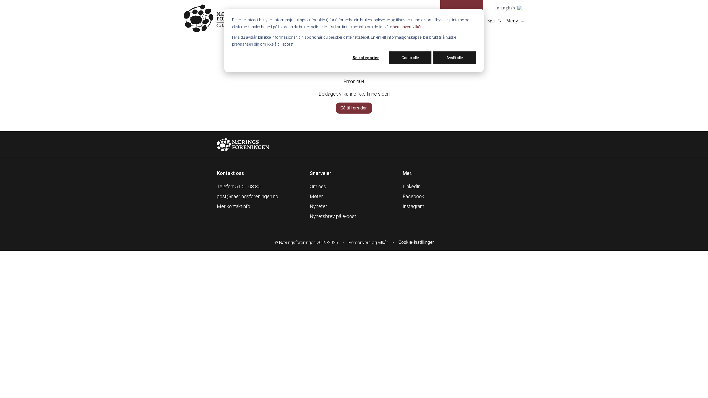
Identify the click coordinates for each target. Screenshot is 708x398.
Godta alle (410, 58)
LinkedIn (412, 186)
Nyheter (318, 206)
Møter (316, 196)
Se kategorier (366, 58)
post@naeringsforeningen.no (247, 196)
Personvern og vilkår (368, 242)
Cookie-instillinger (416, 242)
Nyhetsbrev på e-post (333, 216)
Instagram (413, 206)
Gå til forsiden (354, 108)
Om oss (318, 186)
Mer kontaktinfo (233, 206)
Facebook (413, 196)
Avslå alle (454, 58)
